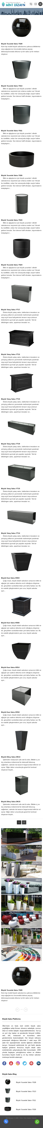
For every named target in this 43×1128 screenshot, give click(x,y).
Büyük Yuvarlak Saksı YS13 (11, 86)
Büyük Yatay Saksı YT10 (10, 399)
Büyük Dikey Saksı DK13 (10, 757)
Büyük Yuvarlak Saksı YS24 (11, 265)
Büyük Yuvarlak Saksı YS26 (11, 175)
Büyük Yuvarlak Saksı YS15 (11, 220)
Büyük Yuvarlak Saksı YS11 (11, 131)
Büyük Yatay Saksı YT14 (10, 533)
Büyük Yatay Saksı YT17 (10, 309)
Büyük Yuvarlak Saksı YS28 (11, 44)
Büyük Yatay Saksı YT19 (10, 444)
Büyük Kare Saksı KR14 (10, 667)
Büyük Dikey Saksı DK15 (10, 801)
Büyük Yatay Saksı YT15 (10, 488)
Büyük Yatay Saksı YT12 (10, 354)
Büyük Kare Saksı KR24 (10, 578)
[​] (4, 1065)
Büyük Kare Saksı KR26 (10, 623)
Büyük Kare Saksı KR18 (10, 712)
